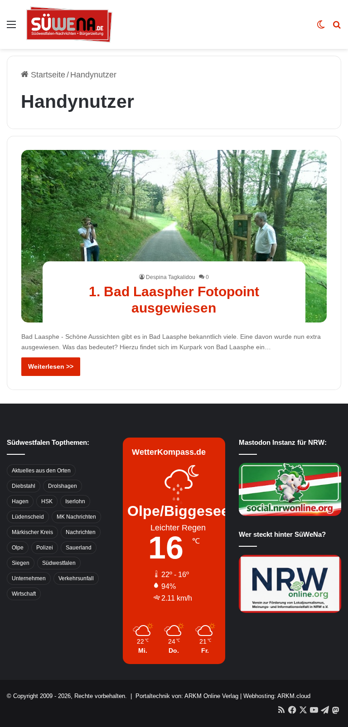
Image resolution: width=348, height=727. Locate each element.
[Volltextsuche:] (336, 28)
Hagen (20, 501)
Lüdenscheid (28, 517)
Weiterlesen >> (50, 366)
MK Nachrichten (76, 517)
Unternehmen (29, 578)
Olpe (18, 547)
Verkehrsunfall (76, 578)
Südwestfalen (59, 563)
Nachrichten (81, 532)
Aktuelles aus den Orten (41, 470)
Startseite (47, 74)
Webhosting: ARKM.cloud (276, 696)
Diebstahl (23, 486)
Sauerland (79, 547)
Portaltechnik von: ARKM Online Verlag (186, 696)
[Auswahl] (11, 28)
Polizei (44, 547)
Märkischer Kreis (32, 532)
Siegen (20, 563)
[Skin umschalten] (320, 28)
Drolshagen (62, 486)
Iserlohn (75, 501)
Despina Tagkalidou (170, 277)
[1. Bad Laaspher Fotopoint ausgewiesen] (174, 236)
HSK (47, 501)
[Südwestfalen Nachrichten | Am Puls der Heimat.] (69, 24)
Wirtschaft (24, 594)
